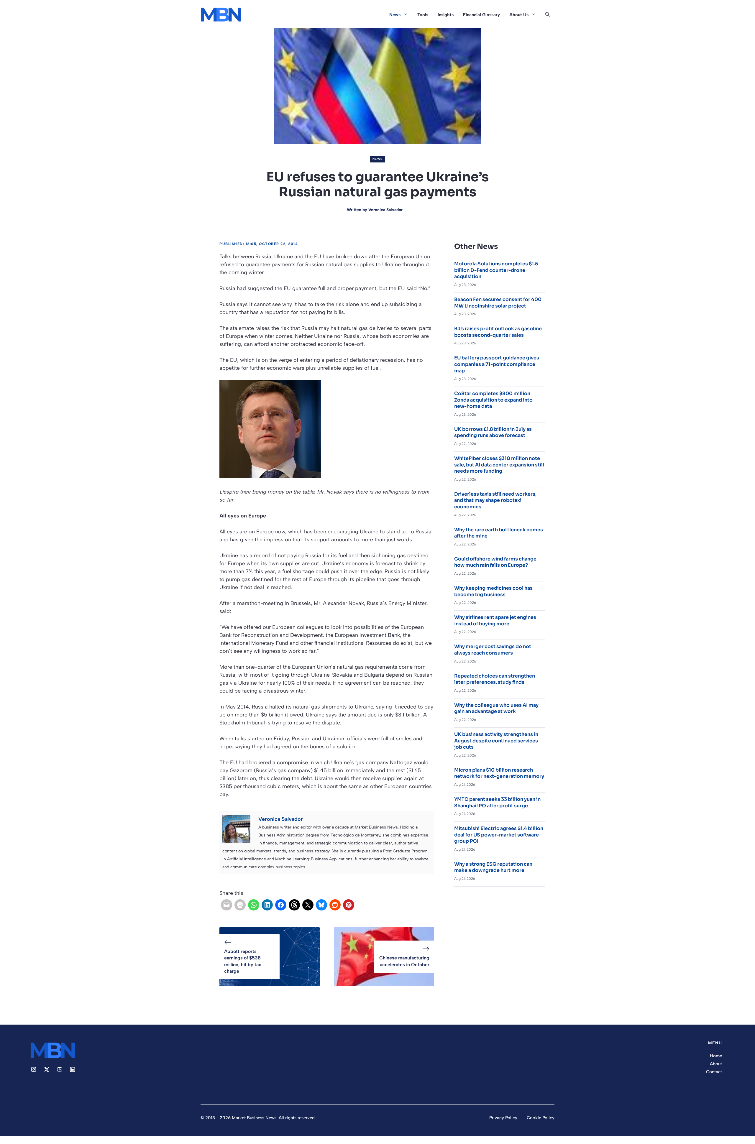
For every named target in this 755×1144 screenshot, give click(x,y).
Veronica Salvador (385, 209)
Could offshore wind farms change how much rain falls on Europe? (495, 562)
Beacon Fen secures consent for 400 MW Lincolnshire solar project (497, 302)
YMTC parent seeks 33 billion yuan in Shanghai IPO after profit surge (497, 802)
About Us (518, 14)
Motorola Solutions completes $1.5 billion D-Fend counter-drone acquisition (496, 270)
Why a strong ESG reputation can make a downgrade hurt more (493, 867)
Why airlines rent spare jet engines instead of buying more (495, 620)
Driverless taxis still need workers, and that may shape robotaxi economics (495, 500)
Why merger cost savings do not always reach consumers (492, 649)
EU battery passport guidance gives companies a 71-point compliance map (496, 364)
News (395, 14)
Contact (714, 1071)
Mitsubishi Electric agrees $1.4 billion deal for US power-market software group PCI (498, 834)
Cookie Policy (540, 1117)
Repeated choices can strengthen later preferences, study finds (494, 679)
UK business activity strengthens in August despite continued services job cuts (496, 740)
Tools (422, 14)
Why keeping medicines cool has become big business (493, 591)
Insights (446, 14)
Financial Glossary (481, 14)
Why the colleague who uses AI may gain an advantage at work (496, 708)
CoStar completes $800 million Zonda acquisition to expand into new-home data (493, 399)
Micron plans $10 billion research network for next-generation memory (499, 773)
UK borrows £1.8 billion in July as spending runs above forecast (493, 432)
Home (716, 1055)
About (716, 1063)
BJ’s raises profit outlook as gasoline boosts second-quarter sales (498, 332)
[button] (547, 15)
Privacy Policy (503, 1117)
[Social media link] (34, 1069)
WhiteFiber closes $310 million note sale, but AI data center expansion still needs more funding (499, 464)
